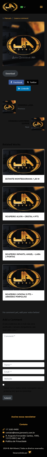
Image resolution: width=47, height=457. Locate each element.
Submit (7, 398)
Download (10, 73)
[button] (41, 7)
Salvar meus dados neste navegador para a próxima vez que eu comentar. (23, 389)
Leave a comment (21, 18)
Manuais (8, 18)
